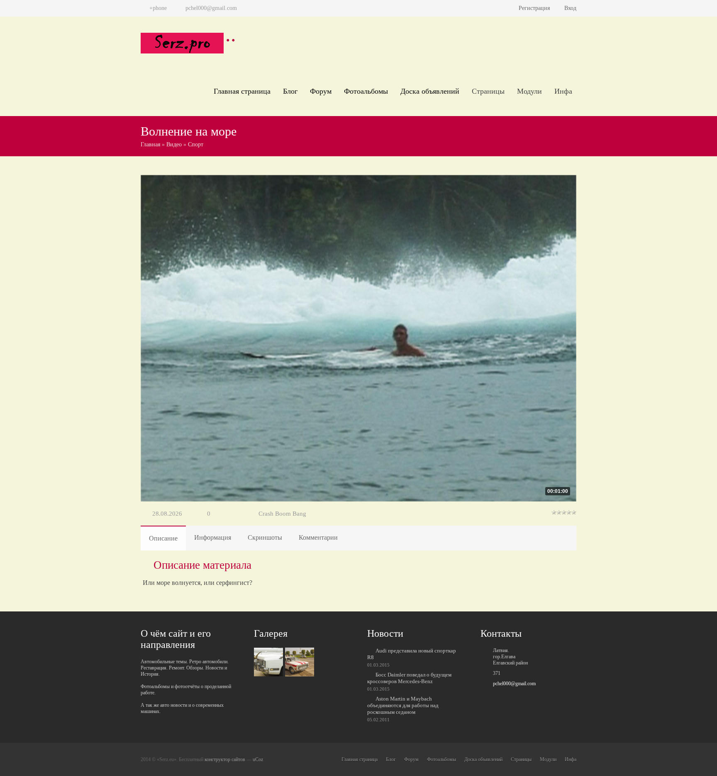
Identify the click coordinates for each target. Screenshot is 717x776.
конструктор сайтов (225, 759)
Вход (570, 8)
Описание (163, 538)
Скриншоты (265, 537)
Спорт (195, 144)
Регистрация (534, 8)
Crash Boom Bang (282, 513)
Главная (150, 144)
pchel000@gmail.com (514, 683)
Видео (174, 144)
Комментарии (318, 537)
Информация (212, 537)
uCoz (258, 759)
